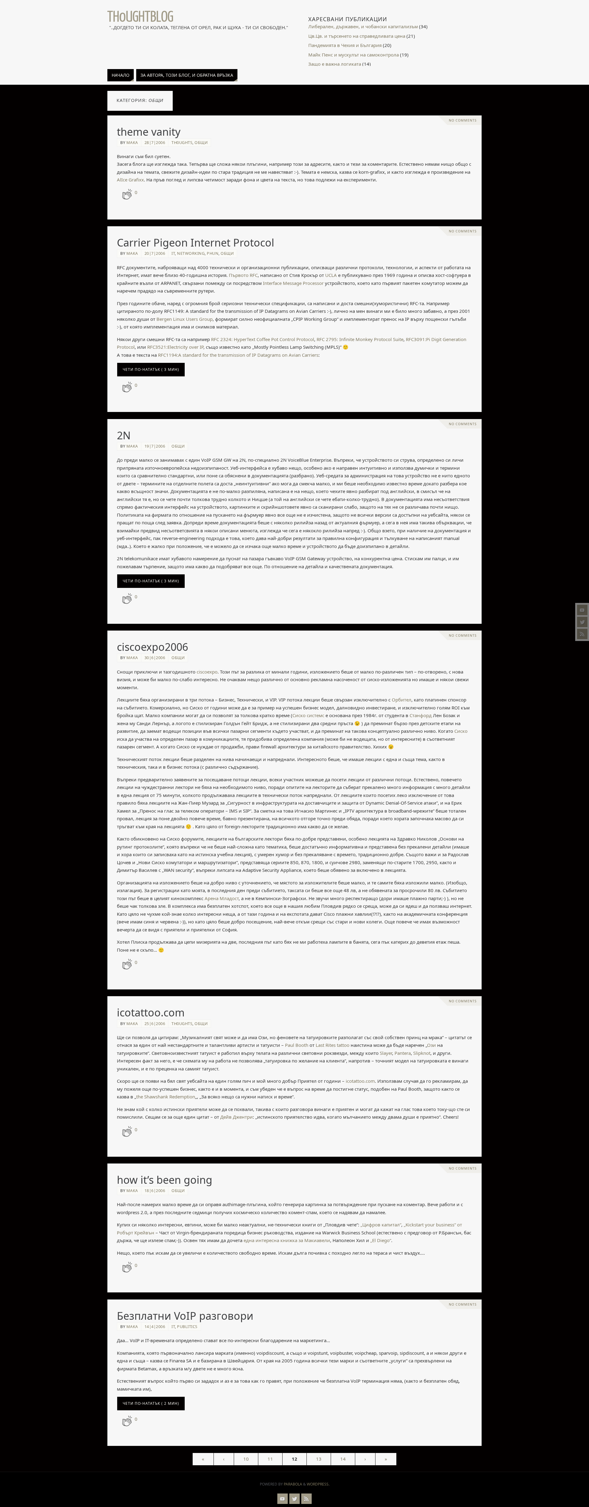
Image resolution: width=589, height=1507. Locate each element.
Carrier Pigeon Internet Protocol (195, 242)
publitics (187, 1326)
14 (343, 1459)
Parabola (293, 1484)
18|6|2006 (154, 1190)
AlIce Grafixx (130, 180)
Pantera (403, 1053)
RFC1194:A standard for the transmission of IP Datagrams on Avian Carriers (238, 355)
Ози (431, 1045)
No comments (463, 120)
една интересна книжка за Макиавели (287, 1240)
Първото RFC (243, 275)
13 (318, 1459)
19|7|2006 (154, 446)
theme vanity (148, 132)
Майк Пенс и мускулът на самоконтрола (353, 55)
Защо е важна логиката (334, 64)
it (173, 253)
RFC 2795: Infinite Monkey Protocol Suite (360, 339)
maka (132, 142)
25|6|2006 (154, 1023)
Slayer (386, 1053)
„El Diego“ (380, 1240)
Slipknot (421, 1053)
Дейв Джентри (236, 1117)
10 (246, 1459)
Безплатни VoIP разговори (185, 1316)
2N (124, 435)
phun (212, 253)
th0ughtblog (140, 17)
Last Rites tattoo (332, 1045)
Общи (201, 142)
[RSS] (582, 634)
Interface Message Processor (293, 283)
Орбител (401, 700)
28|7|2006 (154, 142)
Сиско (461, 731)
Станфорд (421, 715)
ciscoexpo (207, 672)
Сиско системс (308, 715)
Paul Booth (296, 1045)
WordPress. (318, 1484)
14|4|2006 (154, 1326)
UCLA (331, 275)
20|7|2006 (154, 253)
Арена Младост (222, 898)
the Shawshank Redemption (165, 1096)
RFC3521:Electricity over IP (175, 347)
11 (270, 1459)
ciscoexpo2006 (152, 647)
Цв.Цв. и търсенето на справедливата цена (356, 36)
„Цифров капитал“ (380, 1225)
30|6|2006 (154, 657)
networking (191, 253)
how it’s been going (164, 1180)
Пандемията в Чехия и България (345, 45)
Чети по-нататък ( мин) (151, 369)
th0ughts (181, 142)
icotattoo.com (151, 1012)
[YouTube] (582, 610)
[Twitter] (582, 622)
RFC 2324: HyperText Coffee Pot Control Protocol (262, 339)
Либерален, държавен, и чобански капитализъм (363, 26)
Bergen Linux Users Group (184, 319)
